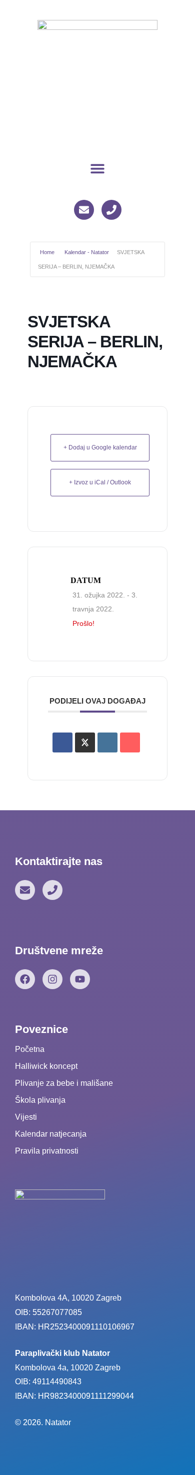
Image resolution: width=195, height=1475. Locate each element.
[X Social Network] (85, 742)
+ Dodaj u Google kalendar (100, 447)
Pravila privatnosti (46, 1151)
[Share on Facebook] (62, 742)
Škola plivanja (40, 1100)
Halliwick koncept (46, 1066)
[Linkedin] (108, 742)
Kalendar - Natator (86, 252)
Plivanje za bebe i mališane (64, 1083)
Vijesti (26, 1117)
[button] (97, 168)
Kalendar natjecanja (50, 1134)
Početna (29, 1049)
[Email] (130, 742)
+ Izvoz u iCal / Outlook (100, 482)
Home (47, 252)
